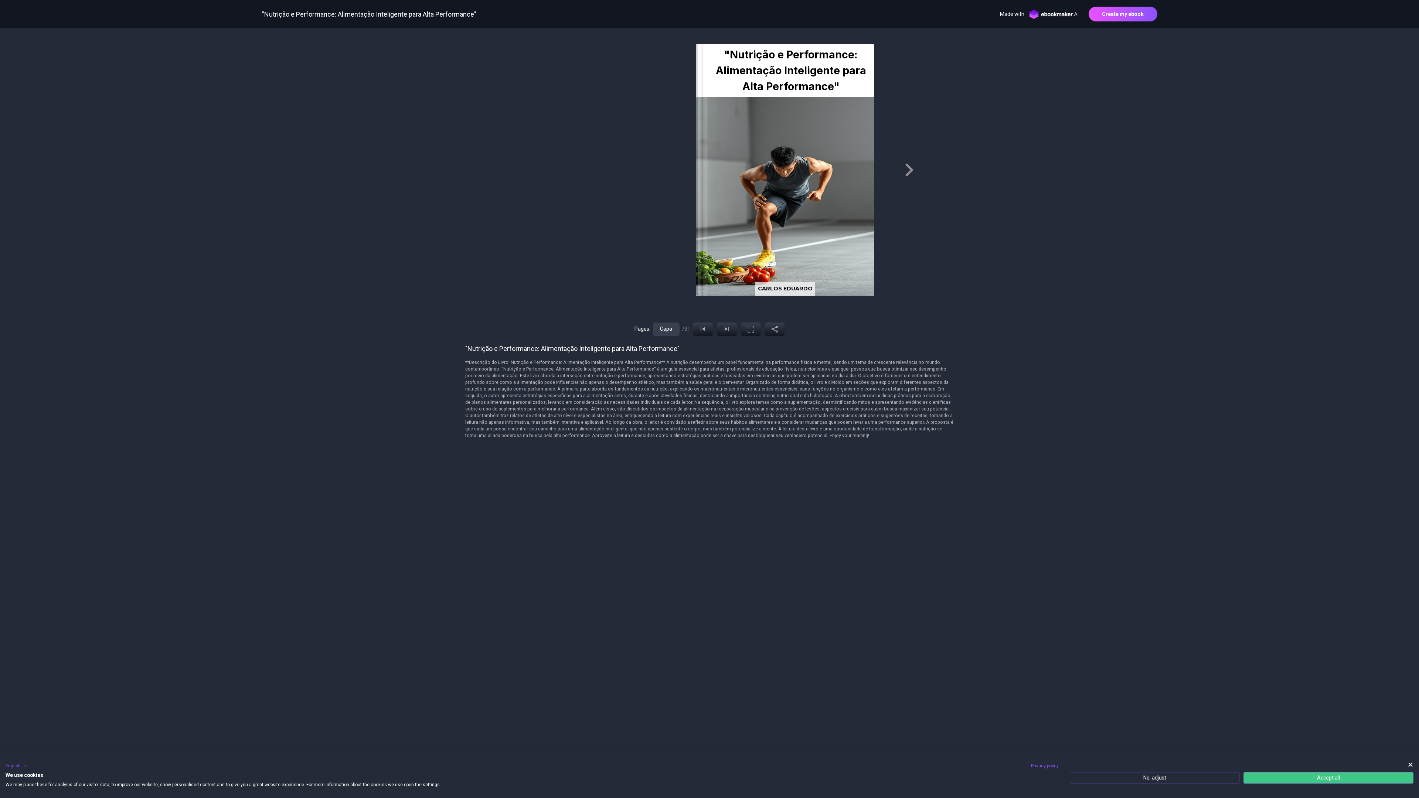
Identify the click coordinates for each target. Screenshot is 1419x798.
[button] (17, 766)
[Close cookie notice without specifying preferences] (1410, 765)
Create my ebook (1123, 14)
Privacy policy (1045, 765)
